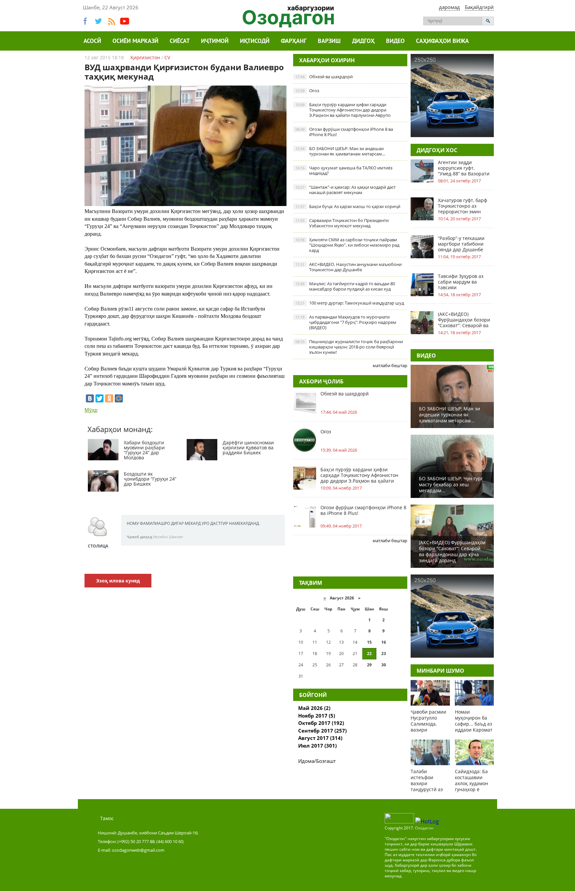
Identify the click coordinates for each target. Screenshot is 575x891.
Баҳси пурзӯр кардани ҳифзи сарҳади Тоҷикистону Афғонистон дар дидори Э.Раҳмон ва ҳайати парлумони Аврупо (343, 110)
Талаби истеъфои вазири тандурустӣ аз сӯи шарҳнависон (427, 786)
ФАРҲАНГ (293, 41)
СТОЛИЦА (98, 546)
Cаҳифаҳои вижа (442, 41)
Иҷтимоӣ (215, 41)
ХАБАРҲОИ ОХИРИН (327, 60)
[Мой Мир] (119, 398)
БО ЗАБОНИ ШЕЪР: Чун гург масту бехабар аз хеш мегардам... (451, 484)
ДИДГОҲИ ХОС (437, 150)
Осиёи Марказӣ (135, 41)
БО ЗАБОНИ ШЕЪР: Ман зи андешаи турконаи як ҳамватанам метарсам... (340, 151)
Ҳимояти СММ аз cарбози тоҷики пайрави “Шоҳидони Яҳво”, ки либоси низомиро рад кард (347, 245)
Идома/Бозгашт (317, 761)
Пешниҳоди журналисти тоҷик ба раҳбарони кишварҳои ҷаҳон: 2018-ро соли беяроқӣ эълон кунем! (349, 346)
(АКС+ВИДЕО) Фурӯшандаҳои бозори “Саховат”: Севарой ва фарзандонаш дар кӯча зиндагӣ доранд (464, 319)
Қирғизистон (145, 57)
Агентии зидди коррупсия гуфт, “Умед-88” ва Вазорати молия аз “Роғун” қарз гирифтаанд (463, 167)
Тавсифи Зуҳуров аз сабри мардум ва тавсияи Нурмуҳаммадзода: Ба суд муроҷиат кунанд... (464, 281)
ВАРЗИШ (329, 41)
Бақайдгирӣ (479, 7)
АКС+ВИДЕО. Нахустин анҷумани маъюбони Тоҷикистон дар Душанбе (348, 267)
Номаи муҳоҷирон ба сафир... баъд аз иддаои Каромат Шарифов (473, 724)
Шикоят (176, 536)
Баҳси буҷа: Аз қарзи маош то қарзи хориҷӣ (347, 206)
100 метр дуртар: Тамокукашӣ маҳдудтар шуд (349, 303)
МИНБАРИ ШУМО (440, 670)
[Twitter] (99, 398)
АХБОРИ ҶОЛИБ (321, 381)
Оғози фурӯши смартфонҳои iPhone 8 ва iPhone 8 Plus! (344, 131)
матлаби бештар (390, 365)
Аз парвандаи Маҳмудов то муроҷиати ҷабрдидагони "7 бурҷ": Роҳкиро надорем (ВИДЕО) (345, 322)
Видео (395, 41)
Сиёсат (180, 41)
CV (167, 57)
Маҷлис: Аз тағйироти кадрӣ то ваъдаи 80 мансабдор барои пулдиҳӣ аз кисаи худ (345, 286)
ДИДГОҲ (363, 41)
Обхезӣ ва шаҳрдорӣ (324, 77)
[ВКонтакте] (90, 398)
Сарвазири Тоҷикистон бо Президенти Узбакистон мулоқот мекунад (342, 223)
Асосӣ (92, 41)
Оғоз (307, 91)
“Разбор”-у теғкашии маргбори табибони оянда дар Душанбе (461, 243)
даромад (449, 7)
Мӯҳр (91, 409)
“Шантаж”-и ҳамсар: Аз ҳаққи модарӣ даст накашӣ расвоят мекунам (345, 189)
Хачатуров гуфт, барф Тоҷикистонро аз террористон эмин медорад (462, 205)
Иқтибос (160, 536)
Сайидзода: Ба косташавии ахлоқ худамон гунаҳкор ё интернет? (471, 783)
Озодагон (424, 828)
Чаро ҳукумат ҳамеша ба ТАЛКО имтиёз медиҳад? (343, 170)
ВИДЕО (426, 355)
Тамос (107, 818)
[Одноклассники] (109, 398)
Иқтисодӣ (255, 41)
